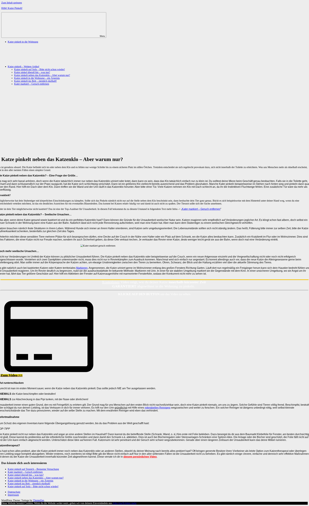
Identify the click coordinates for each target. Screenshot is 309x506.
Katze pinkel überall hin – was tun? (32, 72)
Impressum (13, 494)
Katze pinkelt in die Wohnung (23, 41)
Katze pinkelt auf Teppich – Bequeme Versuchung (33, 469)
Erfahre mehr (129, 503)
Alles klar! (117, 503)
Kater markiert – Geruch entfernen (31, 84)
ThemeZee (38, 500)
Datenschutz (14, 492)
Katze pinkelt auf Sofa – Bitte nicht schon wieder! (39, 69)
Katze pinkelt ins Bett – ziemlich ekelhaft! (35, 81)
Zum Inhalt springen (11, 2)
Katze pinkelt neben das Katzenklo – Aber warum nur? (42, 75)
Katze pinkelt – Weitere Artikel (23, 66)
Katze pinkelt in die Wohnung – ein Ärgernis (37, 78)
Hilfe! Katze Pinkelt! (11, 8)
